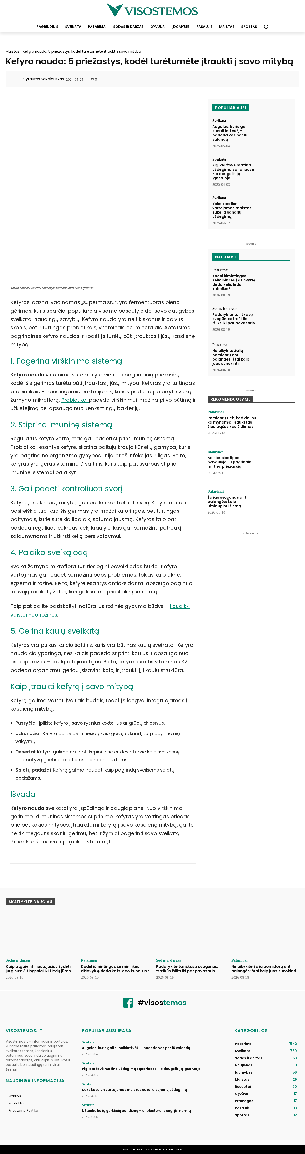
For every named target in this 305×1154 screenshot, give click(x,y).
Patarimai (220, 270)
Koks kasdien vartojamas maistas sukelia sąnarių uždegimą (232, 210)
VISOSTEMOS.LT (24, 1031)
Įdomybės (215, 452)
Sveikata (219, 121)
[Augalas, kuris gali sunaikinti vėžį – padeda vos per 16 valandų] (274, 132)
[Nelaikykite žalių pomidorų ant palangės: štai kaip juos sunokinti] (274, 356)
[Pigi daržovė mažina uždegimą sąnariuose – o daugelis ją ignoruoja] (274, 170)
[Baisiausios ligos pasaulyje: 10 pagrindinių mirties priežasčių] (277, 465)
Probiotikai (75, 399)
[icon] (128, 1005)
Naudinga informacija (35, 1081)
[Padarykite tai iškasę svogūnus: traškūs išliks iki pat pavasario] (274, 320)
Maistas (13, 51)
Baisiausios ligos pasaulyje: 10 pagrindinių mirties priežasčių (231, 462)
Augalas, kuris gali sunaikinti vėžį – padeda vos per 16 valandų (229, 133)
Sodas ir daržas (224, 309)
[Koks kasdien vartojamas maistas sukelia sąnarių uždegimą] (274, 209)
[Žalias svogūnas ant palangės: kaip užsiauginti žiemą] (277, 504)
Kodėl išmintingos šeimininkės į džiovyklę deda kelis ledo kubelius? (233, 282)
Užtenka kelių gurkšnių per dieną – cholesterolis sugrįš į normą (136, 1110)
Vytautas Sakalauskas (43, 79)
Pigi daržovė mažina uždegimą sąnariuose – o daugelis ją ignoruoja (233, 172)
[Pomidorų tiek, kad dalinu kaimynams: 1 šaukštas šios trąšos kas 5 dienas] (277, 425)
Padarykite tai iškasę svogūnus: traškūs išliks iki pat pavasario (233, 319)
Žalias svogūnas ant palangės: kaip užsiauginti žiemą (227, 501)
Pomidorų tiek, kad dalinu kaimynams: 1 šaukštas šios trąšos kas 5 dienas (232, 422)
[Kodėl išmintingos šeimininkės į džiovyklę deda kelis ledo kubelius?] (274, 281)
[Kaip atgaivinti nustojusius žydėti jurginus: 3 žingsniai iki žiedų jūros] (40, 933)
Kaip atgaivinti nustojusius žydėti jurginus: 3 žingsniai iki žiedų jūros (38, 969)
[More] (289, 79)
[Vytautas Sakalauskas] (16, 79)
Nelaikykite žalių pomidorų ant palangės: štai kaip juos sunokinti (230, 357)
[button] (266, 26)
